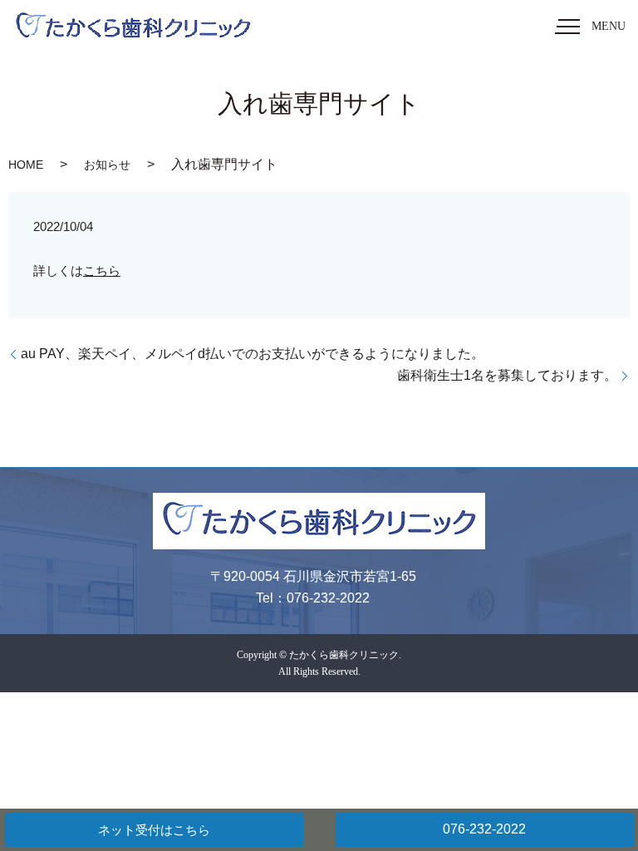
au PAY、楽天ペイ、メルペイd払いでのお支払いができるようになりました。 (252, 354)
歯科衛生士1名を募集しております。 (507, 375)
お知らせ (107, 164)
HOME (25, 164)
